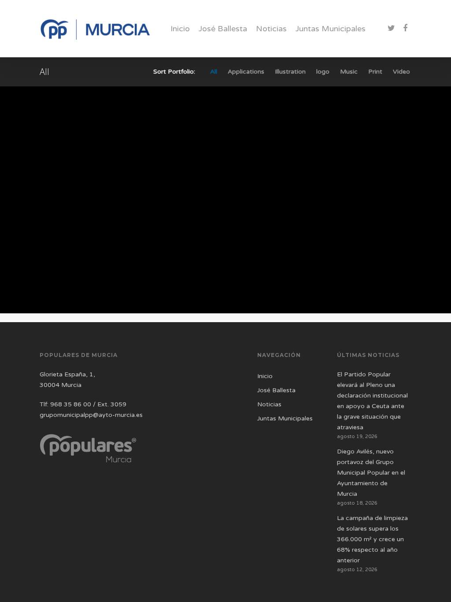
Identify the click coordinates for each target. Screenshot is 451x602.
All (213, 72)
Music (349, 72)
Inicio (180, 28)
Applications (246, 72)
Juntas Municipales (331, 28)
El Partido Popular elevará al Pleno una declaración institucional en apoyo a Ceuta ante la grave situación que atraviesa (372, 401)
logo (322, 72)
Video (401, 72)
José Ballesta (223, 28)
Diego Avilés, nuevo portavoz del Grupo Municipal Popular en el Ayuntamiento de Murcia (371, 473)
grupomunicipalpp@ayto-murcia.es (91, 415)
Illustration (290, 72)
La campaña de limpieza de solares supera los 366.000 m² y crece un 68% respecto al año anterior (372, 539)
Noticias (271, 28)
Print (375, 72)
